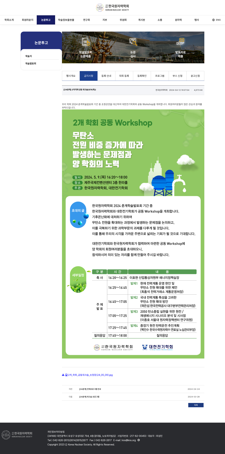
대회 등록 (124, 75)
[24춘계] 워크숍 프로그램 (89, 397)
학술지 (28, 56)
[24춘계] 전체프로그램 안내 (90, 389)
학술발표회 (30, 63)
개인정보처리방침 (56, 431)
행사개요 (70, 75)
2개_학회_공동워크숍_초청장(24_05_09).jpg (90, 375)
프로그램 (159, 75)
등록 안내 (106, 75)
